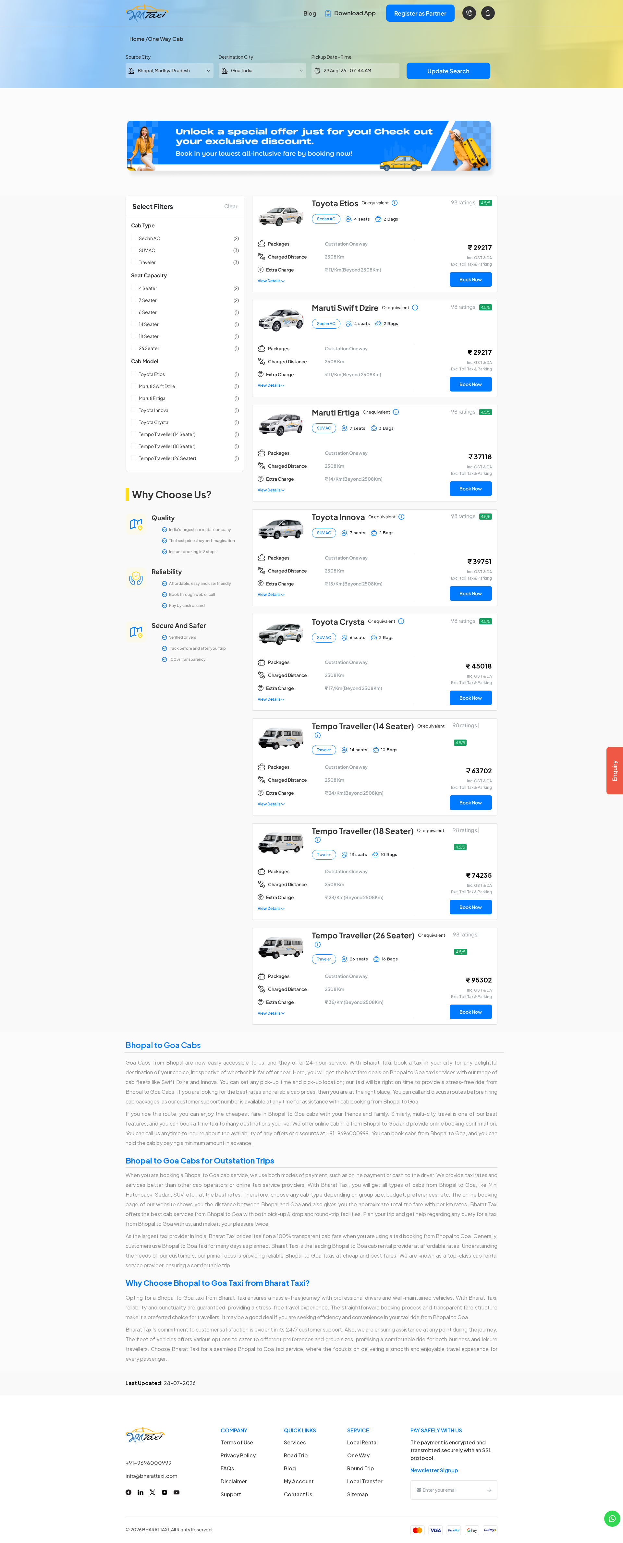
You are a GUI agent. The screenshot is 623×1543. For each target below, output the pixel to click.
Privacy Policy (238, 1455)
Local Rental (362, 1442)
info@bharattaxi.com (151, 1475)
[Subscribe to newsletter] (489, 1490)
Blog (309, 13)
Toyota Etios (152, 374)
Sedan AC (149, 238)
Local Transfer (365, 1481)
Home (136, 38)
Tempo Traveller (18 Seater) (167, 446)
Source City (138, 57)
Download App (354, 13)
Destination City (236, 57)
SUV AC (147, 250)
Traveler (147, 262)
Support (231, 1494)
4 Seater (148, 288)
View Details (269, 280)
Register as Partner (420, 13)
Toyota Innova (153, 410)
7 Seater (148, 300)
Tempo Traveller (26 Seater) (167, 458)
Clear (231, 206)
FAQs (227, 1468)
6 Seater (148, 312)
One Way (358, 1455)
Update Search (448, 71)
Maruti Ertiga (152, 398)
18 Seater (149, 336)
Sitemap (357, 1494)
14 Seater (149, 324)
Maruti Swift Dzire (157, 386)
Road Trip (296, 1455)
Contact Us (298, 1494)
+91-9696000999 (149, 1462)
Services (295, 1442)
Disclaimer (234, 1481)
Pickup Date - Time (331, 57)
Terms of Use (237, 1442)
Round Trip (360, 1468)
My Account (299, 1481)
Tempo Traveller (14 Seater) (167, 434)
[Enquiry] (614, 771)
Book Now (470, 279)
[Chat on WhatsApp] (612, 1517)
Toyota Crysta (153, 422)
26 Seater (149, 348)
